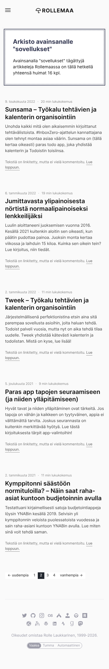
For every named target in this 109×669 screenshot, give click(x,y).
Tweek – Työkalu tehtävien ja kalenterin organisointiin (47, 304)
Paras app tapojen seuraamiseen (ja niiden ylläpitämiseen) (52, 395)
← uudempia (18, 575)
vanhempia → (71, 575)
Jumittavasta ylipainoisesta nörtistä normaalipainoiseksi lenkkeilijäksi (46, 208)
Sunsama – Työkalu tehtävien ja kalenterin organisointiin (51, 113)
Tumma (48, 645)
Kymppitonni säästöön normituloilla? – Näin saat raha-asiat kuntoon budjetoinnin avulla (53, 491)
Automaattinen (69, 645)
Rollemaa (58, 11)
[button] (7, 10)
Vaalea (34, 645)
